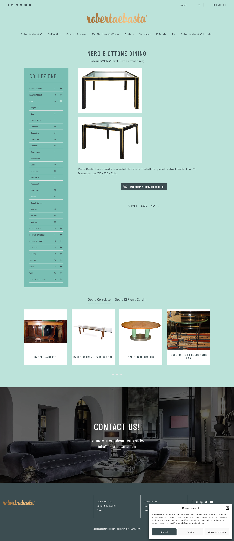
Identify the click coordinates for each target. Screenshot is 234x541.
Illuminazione (42, 95)
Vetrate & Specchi (42, 279)
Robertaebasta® (32, 34)
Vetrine (43, 222)
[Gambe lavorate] (45, 332)
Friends (161, 34)
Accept (164, 532)
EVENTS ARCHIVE (104, 501)
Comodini (43, 133)
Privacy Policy (150, 501)
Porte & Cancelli (42, 235)
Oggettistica (42, 228)
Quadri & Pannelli (42, 241)
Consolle (43, 139)
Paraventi (43, 184)
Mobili (42, 101)
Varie (42, 266)
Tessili (42, 260)
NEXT (154, 205)
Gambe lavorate (45, 357)
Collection (54, 34)
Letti (43, 165)
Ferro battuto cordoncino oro (189, 356)
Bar (43, 114)
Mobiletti (43, 177)
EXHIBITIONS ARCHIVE (107, 505)
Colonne (43, 126)
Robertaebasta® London (197, 34)
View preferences (217, 532)
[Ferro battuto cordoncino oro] (188, 330)
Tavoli (43, 196)
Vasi (42, 273)
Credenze (43, 145)
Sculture (42, 247)
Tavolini (43, 209)
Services (145, 34)
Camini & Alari (42, 88)
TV (173, 34)
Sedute (42, 254)
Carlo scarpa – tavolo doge (93, 357)
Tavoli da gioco (43, 203)
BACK (144, 205)
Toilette (43, 215)
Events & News (76, 34)
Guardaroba (43, 158)
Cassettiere (43, 120)
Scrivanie (43, 190)
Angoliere (43, 107)
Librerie (43, 171)
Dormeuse (43, 152)
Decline (190, 532)
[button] (227, 508)
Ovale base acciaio (141, 357)
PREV (134, 205)
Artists (129, 34)
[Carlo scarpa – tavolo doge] (93, 332)
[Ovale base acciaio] (140, 332)
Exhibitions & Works (106, 34)
